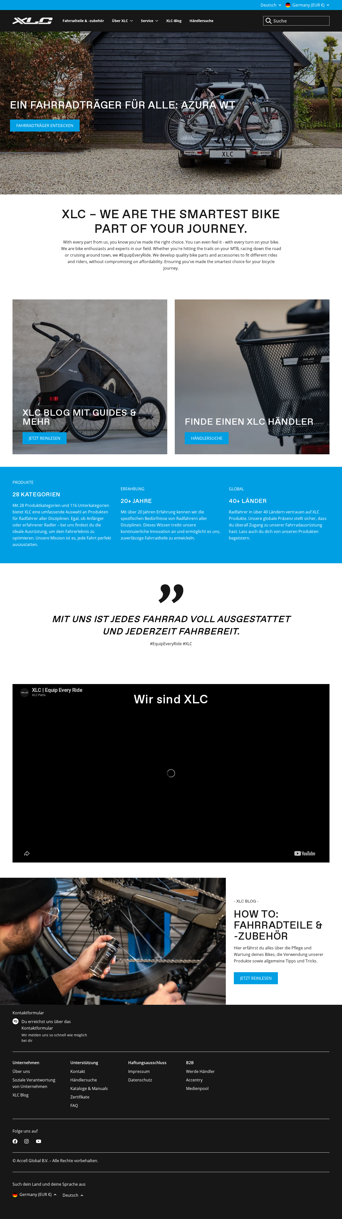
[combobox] (296, 21)
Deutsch (268, 5)
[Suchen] (269, 21)
